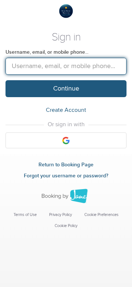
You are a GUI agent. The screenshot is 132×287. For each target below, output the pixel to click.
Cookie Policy (66, 226)
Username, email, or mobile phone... (47, 52)
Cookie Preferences (101, 215)
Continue (66, 88)
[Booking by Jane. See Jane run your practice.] (66, 196)
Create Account (66, 110)
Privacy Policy (60, 215)
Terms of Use (25, 215)
